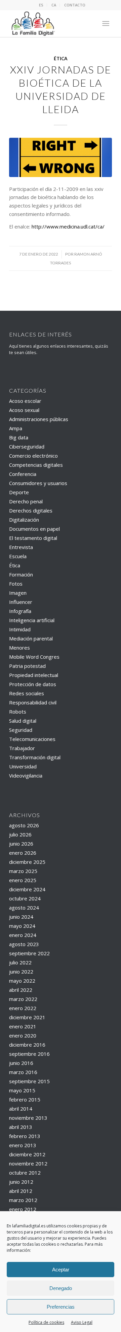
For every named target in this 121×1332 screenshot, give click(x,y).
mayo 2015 (22, 1090)
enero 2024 (22, 935)
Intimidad (20, 629)
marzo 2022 (23, 999)
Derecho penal (26, 501)
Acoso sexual (24, 410)
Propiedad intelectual (33, 675)
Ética (61, 58)
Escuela (18, 556)
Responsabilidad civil (32, 702)
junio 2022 (21, 971)
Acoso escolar (25, 400)
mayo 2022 (22, 980)
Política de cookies (46, 1322)
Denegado (60, 1288)
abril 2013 (20, 1126)
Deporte (19, 492)
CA (53, 4)
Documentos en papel (34, 528)
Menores (19, 647)
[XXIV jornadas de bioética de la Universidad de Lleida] (60, 157)
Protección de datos (32, 684)
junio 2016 (21, 1063)
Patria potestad (27, 665)
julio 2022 (20, 962)
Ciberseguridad (26, 446)
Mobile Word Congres (34, 656)
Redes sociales (26, 693)
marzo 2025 (23, 871)
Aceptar (60, 1269)
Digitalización (24, 519)
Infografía (20, 611)
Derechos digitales (30, 510)
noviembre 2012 (28, 1163)
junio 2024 (21, 916)
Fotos (16, 583)
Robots (17, 711)
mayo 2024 (22, 925)
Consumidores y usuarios (38, 483)
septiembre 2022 (29, 953)
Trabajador (22, 748)
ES (41, 4)
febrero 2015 (24, 1099)
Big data (18, 437)
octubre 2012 (25, 1172)
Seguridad (20, 729)
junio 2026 (21, 843)
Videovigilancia (25, 775)
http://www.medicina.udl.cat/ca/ (68, 226)
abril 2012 (20, 1190)
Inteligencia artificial (31, 620)
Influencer (20, 601)
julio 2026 (20, 834)
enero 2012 (22, 1209)
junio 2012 (21, 1181)
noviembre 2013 (28, 1117)
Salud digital (22, 720)
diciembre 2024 (27, 889)
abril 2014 (20, 1108)
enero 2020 (22, 1035)
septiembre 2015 (29, 1081)
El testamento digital (33, 537)
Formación (21, 574)
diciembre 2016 (27, 1044)
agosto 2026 (24, 825)
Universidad (23, 766)
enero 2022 (22, 1008)
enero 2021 (22, 1026)
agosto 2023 (24, 944)
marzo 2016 (23, 1072)
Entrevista (21, 547)
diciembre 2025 (27, 861)
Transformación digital (35, 757)
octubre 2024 (25, 898)
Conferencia (22, 474)
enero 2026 (22, 852)
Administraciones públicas (38, 419)
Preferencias (61, 1307)
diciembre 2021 (27, 1017)
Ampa (15, 428)
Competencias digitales (36, 464)
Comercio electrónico (33, 455)
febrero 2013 (24, 1136)
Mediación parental (31, 638)
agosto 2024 (24, 907)
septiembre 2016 (29, 1053)
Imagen (18, 592)
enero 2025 (22, 880)
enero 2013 (22, 1145)
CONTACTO (74, 4)
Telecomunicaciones (32, 739)
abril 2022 (20, 989)
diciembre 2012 (27, 1154)
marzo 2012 (23, 1200)
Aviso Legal (81, 1322)
